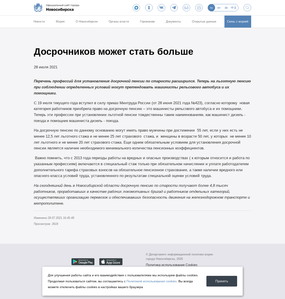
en (218, 7)
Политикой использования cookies (151, 281)
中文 (234, 7)
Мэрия (60, 21)
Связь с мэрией (237, 21)
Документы (173, 21)
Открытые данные (204, 21)
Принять (221, 281)
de (226, 7)
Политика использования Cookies (171, 265)
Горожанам (147, 21)
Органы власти (119, 21)
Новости (39, 21)
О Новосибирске (87, 21)
